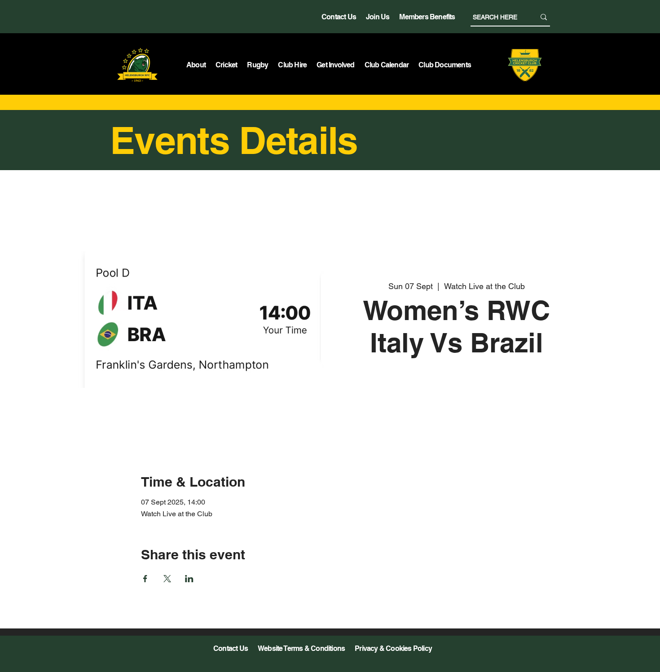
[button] (196, 65)
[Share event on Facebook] (145, 578)
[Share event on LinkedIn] (189, 578)
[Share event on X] (167, 578)
